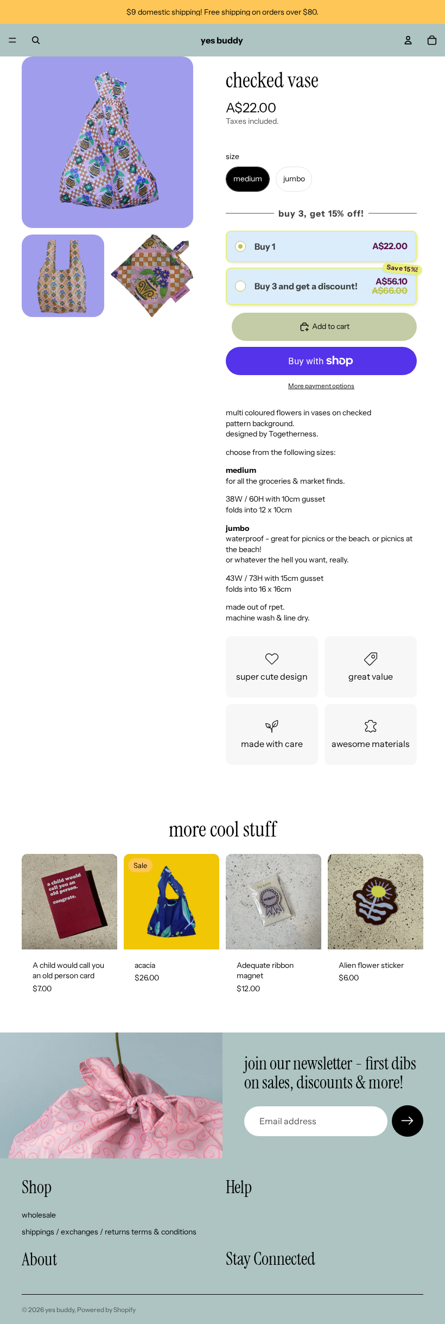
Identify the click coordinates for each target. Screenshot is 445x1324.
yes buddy (59, 1310)
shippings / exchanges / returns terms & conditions (109, 1232)
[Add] (100, 932)
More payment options (321, 386)
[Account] (408, 40)
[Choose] (202, 932)
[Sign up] (407, 1121)
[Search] (36, 40)
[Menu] (12, 40)
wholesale (39, 1215)
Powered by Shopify (106, 1310)
